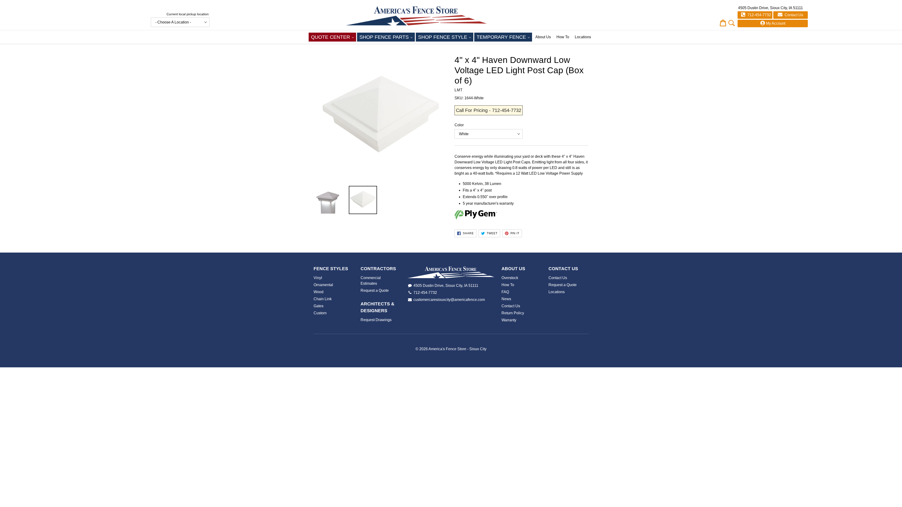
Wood (318, 292)
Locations (583, 37)
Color (459, 125)
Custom (320, 313)
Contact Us (793, 15)
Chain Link (323, 299)
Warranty (509, 320)
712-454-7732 (758, 15)
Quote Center (333, 37)
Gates (318, 306)
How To (562, 37)
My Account (775, 23)
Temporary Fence (504, 37)
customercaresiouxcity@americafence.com (449, 300)
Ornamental (323, 285)
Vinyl (318, 278)
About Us (543, 37)
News (506, 299)
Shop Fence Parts (387, 37)
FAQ (505, 292)
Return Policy (513, 313)
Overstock (510, 278)
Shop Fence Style (445, 37)
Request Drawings (376, 320)
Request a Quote (375, 290)
